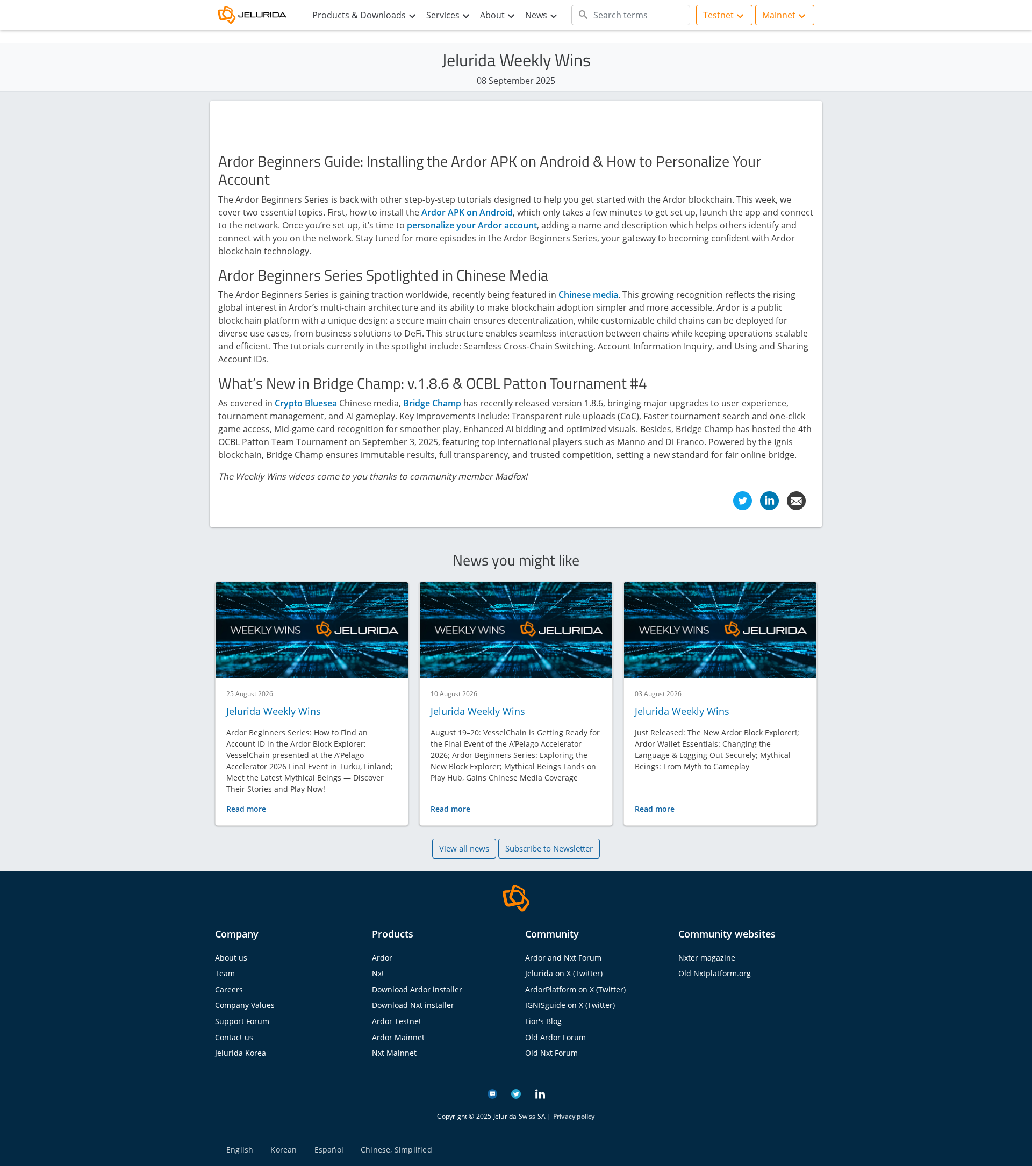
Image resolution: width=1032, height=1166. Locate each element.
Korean (283, 1149)
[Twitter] (742, 500)
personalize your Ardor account (472, 225)
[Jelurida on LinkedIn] (540, 1092)
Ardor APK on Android (467, 212)
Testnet (718, 15)
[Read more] (312, 630)
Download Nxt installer (413, 1005)
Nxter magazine (706, 958)
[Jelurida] (516, 897)
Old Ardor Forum (555, 1037)
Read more (246, 809)
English (239, 1149)
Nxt (378, 973)
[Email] (796, 500)
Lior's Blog (543, 1021)
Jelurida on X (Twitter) (564, 973)
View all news (464, 848)
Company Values (245, 1005)
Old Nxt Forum (551, 1053)
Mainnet (779, 15)
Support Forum (242, 1021)
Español (328, 1149)
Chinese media (588, 295)
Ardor (382, 958)
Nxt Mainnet (394, 1053)
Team (225, 973)
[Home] (258, 15)
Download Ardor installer (417, 989)
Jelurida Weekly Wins (273, 711)
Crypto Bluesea (306, 403)
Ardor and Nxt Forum (563, 958)
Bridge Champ (432, 403)
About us (231, 958)
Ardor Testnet (396, 1021)
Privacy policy (574, 1116)
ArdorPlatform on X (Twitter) (575, 989)
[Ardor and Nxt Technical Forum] (492, 1092)
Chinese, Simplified (396, 1149)
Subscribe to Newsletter (549, 848)
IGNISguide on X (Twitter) (570, 1005)
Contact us (234, 1037)
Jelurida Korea (240, 1053)
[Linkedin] (769, 500)
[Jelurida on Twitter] (516, 1092)
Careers (229, 989)
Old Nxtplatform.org (714, 973)
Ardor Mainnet (398, 1037)
